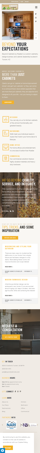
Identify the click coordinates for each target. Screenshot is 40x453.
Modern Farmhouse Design (16, 279)
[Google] (13, 211)
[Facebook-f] (36, 14)
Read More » (9, 266)
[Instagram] (36, 18)
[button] (36, 33)
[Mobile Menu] (36, 7)
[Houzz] (10, 211)
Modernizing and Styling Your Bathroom (18, 247)
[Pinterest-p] (36, 21)
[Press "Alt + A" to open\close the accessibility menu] (2, 450)
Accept (8, 448)
